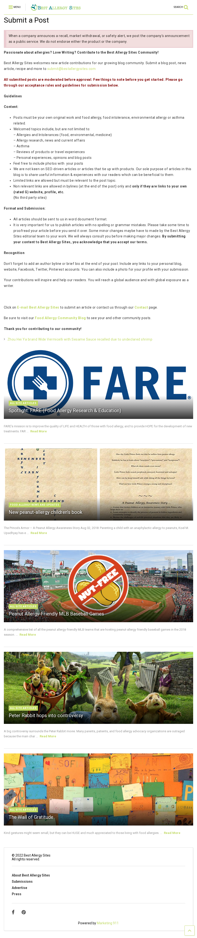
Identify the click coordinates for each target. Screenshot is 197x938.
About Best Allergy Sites (31, 875)
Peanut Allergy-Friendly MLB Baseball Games (56, 614)
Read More (38, 431)
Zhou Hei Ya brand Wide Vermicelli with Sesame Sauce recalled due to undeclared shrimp (80, 339)
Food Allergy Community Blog (60, 318)
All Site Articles (23, 403)
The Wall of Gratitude (31, 817)
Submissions (22, 881)
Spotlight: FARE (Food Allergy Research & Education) (65, 410)
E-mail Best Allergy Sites (38, 307)
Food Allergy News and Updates (34, 504)
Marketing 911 (108, 923)
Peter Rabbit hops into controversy (46, 715)
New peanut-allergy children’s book (45, 512)
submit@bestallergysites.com (71, 69)
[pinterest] (24, 912)
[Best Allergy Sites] (56, 8)
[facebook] (13, 912)
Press (16, 894)
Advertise (19, 888)
